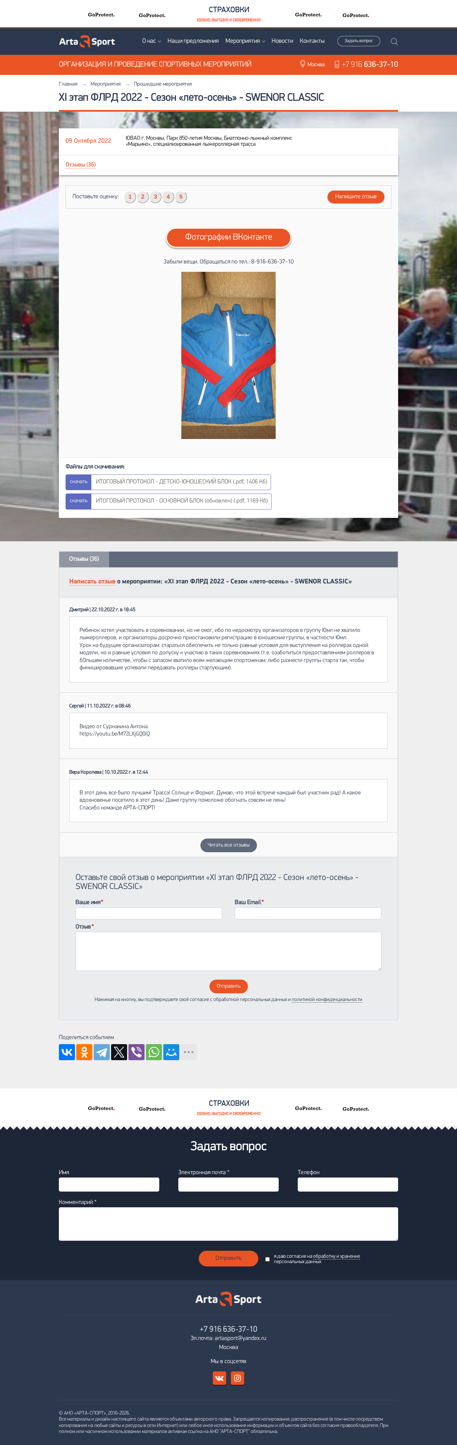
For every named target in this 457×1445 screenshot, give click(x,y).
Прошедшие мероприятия (163, 84)
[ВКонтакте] (67, 1052)
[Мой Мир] (171, 1052)
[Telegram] (102, 1052)
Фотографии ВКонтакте (228, 237)
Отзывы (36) (81, 165)
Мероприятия (242, 41)
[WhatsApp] (154, 1052)
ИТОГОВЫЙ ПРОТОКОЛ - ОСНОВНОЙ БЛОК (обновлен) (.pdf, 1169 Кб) (182, 501)
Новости (282, 41)
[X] (119, 1052)
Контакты (312, 41)
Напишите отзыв (356, 197)
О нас (149, 41)
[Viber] (136, 1052)
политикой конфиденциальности (327, 999)
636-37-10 (370, 65)
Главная (68, 84)
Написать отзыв (92, 581)
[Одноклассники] (84, 1052)
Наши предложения (193, 41)
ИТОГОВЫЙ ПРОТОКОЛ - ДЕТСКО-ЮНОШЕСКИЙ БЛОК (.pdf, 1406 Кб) (181, 482)
